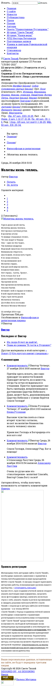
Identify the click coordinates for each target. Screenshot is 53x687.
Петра (4, 97)
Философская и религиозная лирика (20, 319)
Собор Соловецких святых (19, 87)
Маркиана (40, 91)
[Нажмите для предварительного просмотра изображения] (17, 218)
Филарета (6, 109)
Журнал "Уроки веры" (20, 35)
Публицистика (15, 17)
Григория (25, 100)
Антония (6, 106)
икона (26, 85)
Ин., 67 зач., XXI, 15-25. (21, 115)
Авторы (11, 26)
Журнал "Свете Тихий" (20, 32)
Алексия (25, 94)
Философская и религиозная (23, 148)
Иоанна (5, 94)
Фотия (47, 94)
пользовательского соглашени (28, 629)
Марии (33, 97)
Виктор (13, 176)
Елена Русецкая (16, 411)
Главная (11, 8)
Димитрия (37, 94)
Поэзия (11, 23)
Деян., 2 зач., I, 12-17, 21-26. (16, 118)
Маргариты (15, 112)
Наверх (5, 488)
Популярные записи (19, 41)
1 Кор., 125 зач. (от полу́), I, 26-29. (28, 121)
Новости (12, 14)
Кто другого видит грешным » (30, 353)
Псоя (42, 88)
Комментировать (17, 365)
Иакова (15, 94)
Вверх (4, 674)
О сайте (11, 11)
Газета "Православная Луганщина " (27, 29)
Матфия (17, 85)
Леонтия (14, 97)
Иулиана (28, 91)
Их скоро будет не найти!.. (22, 342)
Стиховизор (14, 50)
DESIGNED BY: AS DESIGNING (18, 671)
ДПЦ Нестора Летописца (21, 38)
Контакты (13, 53)
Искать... (6, 2)
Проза (10, 20)
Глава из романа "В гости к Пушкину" (29, 345)
